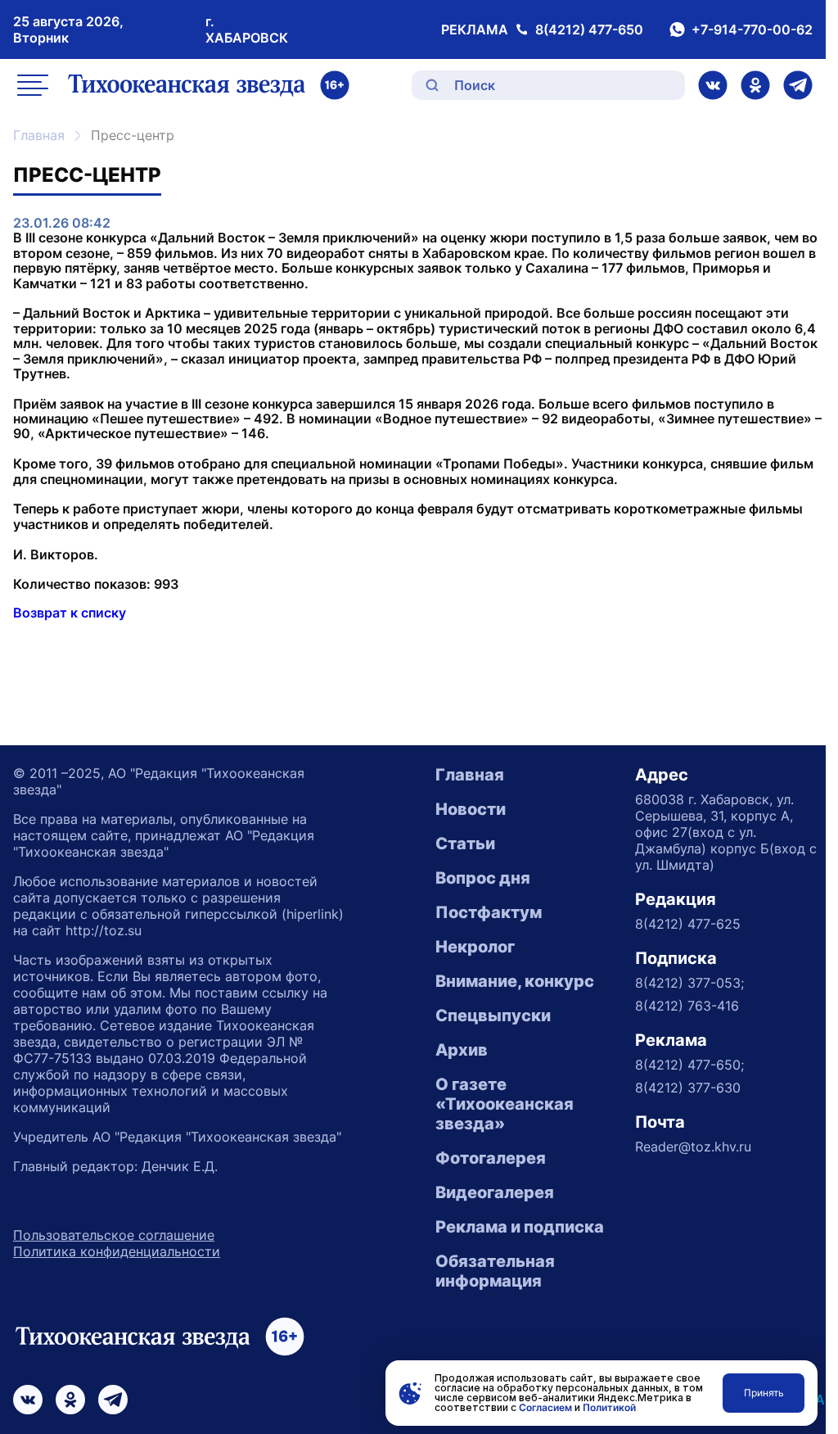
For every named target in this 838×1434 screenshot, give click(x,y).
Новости (470, 809)
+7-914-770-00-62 (752, 29)
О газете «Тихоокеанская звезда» (504, 1103)
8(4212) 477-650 (589, 29)
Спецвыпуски (493, 1015)
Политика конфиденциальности (116, 1251)
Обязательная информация (495, 1271)
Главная (39, 135)
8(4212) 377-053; (689, 983)
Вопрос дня (482, 878)
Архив (461, 1050)
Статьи (465, 843)
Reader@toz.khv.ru (693, 1146)
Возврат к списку (69, 612)
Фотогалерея (490, 1158)
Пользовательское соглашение (113, 1235)
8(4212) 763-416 (687, 1005)
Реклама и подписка (519, 1227)
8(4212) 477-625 (688, 924)
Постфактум (488, 912)
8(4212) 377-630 (688, 1087)
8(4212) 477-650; (689, 1064)
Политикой (609, 1407)
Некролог (475, 947)
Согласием (545, 1407)
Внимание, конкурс (514, 981)
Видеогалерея (494, 1192)
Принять (764, 1393)
